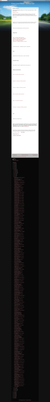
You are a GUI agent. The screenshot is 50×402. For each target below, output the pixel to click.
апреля (15, 387)
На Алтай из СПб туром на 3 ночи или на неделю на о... (19, 276)
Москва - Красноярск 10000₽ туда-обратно (18, 39)
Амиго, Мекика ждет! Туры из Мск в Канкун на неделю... (18, 300)
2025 (14, 164)
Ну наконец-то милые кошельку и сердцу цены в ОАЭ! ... (18, 358)
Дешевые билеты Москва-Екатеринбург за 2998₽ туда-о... (19, 212)
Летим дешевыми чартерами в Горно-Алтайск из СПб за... (19, 254)
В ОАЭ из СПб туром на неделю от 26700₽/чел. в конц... (18, 309)
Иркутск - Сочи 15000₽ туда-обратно (18, 40)
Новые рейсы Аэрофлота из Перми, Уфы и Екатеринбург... (18, 240)
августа (15, 173)
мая (14, 176)
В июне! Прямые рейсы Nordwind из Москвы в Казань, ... (18, 187)
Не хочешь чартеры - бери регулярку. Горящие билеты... (19, 325)
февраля (15, 389)
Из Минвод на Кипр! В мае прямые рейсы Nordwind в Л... (18, 345)
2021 (14, 168)
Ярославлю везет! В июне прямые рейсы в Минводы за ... (18, 189)
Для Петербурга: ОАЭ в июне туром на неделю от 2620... (19, 218)
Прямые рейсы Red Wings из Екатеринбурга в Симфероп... (18, 336)
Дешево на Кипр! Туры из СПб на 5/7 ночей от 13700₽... (18, 364)
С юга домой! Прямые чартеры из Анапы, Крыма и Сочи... (18, 369)
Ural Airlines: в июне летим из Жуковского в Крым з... (17, 327)
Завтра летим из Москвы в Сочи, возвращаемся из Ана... (18, 243)
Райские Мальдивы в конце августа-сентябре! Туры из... (18, 374)
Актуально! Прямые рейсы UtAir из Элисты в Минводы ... (18, 323)
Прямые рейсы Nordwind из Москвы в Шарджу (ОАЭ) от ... (19, 382)
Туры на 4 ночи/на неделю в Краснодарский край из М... (18, 261)
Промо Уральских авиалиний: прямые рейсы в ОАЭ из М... (19, 256)
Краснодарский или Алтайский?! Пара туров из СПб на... (19, 245)
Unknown (14, 159)
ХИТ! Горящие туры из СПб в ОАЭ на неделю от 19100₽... (19, 250)
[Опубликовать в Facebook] (23, 132)
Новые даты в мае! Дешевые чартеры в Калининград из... (19, 343)
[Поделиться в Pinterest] (24, 132)
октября (15, 171)
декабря (15, 169)
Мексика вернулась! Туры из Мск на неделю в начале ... (18, 318)
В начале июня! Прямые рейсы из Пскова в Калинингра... (18, 259)
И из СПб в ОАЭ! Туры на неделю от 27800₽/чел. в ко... (18, 281)
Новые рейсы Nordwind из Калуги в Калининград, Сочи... (18, 294)
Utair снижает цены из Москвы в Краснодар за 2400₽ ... (18, 330)
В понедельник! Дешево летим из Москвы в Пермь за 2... (18, 191)
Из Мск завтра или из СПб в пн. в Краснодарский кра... (18, 351)
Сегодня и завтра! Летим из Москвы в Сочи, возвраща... (19, 386)
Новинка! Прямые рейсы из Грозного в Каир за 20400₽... (19, 258)
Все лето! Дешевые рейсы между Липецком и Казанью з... (18, 292)
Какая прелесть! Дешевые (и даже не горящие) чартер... (19, 356)
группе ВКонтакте (26, 126)
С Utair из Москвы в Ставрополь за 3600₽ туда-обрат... (18, 299)
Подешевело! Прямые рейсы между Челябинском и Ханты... (18, 376)
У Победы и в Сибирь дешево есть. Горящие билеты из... (18, 335)
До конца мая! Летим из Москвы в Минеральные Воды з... (18, 271)
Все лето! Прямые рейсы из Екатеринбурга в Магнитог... (18, 328)
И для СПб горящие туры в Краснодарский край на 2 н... (18, 312)
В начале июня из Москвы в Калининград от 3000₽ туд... (18, 222)
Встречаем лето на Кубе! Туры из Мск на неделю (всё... (19, 263)
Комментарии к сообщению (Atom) (21, 156)
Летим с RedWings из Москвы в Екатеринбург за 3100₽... (18, 284)
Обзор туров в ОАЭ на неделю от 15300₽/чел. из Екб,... (18, 286)
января (15, 390)
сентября (15, 172)
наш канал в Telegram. (21, 125)
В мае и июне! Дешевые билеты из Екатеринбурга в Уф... (18, 304)
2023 (14, 166)
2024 (14, 165)
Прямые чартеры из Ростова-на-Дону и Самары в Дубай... (19, 368)
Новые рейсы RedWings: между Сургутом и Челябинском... (18, 353)
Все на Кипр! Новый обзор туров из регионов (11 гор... (18, 287)
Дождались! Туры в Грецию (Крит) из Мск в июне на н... (18, 331)
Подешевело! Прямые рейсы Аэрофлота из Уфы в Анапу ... (18, 313)
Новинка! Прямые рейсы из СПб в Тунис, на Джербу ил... (18, 213)
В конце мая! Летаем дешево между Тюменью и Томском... (18, 366)
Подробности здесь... (16, 12)
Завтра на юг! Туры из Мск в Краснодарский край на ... (17, 248)
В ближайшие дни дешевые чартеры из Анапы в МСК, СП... (19, 184)
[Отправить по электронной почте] (21, 132)
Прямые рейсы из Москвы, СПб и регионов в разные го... (18, 251)
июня (15, 175)
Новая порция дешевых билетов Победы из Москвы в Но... (18, 272)
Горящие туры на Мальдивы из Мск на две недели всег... (19, 279)
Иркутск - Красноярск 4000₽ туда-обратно (18, 37)
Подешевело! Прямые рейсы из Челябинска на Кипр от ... (18, 186)
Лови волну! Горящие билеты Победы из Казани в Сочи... (19, 194)
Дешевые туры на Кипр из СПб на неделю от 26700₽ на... (18, 230)
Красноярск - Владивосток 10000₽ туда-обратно (19, 87)
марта (15, 388)
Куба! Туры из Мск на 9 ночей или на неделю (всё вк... (18, 377)
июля (15, 174)
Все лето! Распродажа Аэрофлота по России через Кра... (19, 241)
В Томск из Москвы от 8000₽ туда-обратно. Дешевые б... (18, 225)
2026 (14, 163)
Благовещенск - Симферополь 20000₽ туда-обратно (20, 41)
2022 (14, 167)
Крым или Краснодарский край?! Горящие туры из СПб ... (18, 179)
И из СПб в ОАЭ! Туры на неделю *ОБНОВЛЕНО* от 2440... (18, 268)
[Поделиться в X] (22, 132)
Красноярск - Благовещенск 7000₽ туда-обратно (19, 38)
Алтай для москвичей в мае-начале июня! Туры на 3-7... (18, 217)
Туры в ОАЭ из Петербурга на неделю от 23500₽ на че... (19, 228)
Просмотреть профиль (16, 160)
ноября (15, 170)
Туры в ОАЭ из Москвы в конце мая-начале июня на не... (18, 233)
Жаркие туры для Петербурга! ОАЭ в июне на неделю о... (19, 235)
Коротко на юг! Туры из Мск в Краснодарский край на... (17, 227)
